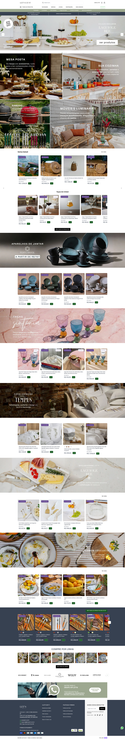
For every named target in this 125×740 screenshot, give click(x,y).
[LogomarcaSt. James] (35, 675)
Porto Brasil (53, 10)
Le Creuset (44, 10)
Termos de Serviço (67, 716)
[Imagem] (62, 32)
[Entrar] (102, 2)
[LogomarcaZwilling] (84, 675)
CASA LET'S (97, 2)
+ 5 (25, 632)
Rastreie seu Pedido (46, 708)
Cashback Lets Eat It (46, 711)
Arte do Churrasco (87, 10)
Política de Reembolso (68, 713)
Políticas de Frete (67, 708)
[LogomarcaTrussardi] (47, 675)
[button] (33, 14)
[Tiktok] (100, 715)
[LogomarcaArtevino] (97, 675)
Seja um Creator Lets (46, 719)
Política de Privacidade (68, 711)
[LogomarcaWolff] (72, 675)
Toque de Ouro (63, 10)
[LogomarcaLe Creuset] (22, 675)
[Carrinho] (104, 2)
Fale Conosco (45, 713)
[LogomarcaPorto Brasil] (60, 675)
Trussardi (35, 10)
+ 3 (70, 446)
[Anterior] (3, 34)
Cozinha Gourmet (74, 10)
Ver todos (103, 152)
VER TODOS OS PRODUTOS (62, 229)
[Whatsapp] (95, 715)
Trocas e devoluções (46, 716)
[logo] (25, 3)
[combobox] (62, 2)
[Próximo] (122, 34)
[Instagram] (97, 715)
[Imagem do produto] (28, 165)
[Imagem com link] (62, 690)
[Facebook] (102, 715)
